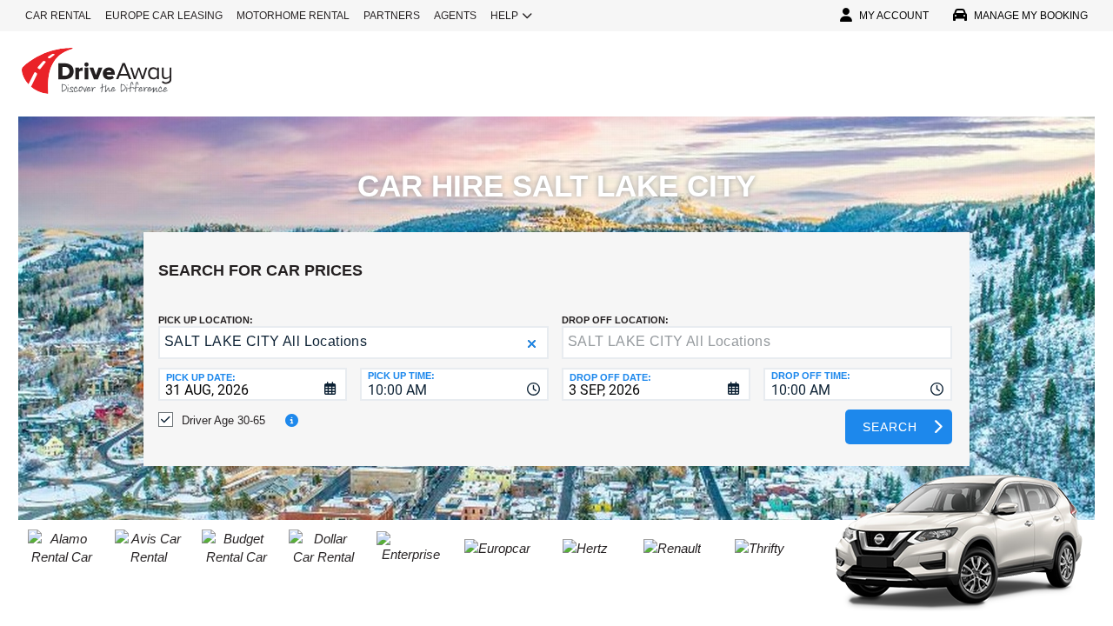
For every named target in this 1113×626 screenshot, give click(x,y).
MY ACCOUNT (894, 16)
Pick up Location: (205, 320)
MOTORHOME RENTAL (293, 16)
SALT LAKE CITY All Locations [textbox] (265, 341)
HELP (504, 16)
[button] (532, 344)
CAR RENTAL (58, 16)
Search (890, 427)
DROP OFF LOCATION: (615, 320)
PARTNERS (391, 16)
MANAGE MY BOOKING (1031, 16)
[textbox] (757, 342)
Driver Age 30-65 (223, 420)
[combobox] (454, 384)
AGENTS (455, 16)
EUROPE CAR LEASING (164, 16)
